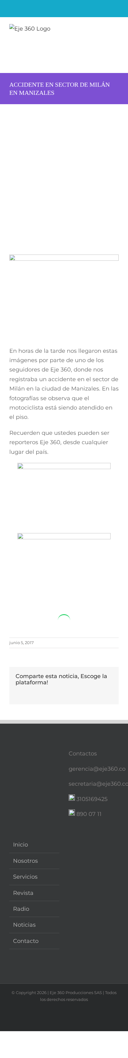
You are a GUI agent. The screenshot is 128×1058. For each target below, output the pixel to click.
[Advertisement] (64, 171)
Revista (23, 893)
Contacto (26, 941)
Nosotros (25, 860)
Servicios (25, 876)
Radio (21, 908)
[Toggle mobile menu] (116, 30)
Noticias (24, 924)
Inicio (20, 844)
